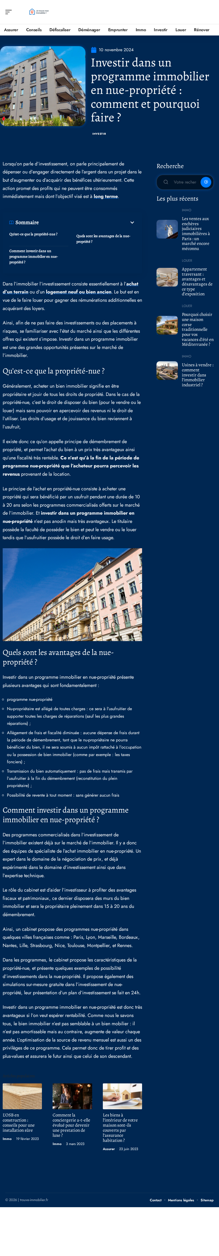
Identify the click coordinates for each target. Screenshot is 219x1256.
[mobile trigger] (9, 12)
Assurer (109, 1148)
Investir (99, 134)
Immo (7, 1138)
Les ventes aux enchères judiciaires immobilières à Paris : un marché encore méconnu (196, 234)
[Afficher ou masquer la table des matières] (87, 222)
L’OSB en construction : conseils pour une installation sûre (19, 1122)
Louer (187, 260)
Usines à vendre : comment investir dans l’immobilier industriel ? (197, 375)
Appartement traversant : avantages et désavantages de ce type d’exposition (197, 281)
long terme (106, 196)
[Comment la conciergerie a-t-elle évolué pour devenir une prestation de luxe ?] (72, 1096)
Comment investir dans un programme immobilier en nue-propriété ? (33, 256)
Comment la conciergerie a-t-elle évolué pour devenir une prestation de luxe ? (71, 1125)
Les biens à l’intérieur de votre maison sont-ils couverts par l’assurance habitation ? (120, 1127)
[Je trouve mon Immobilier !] (38, 12)
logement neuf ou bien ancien (78, 291)
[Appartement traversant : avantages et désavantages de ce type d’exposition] (167, 277)
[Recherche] (210, 12)
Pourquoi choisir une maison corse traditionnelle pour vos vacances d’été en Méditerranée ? (198, 329)
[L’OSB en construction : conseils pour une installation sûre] (22, 1096)
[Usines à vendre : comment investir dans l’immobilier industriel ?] (167, 370)
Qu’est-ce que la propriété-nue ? (33, 234)
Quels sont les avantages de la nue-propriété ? (103, 238)
